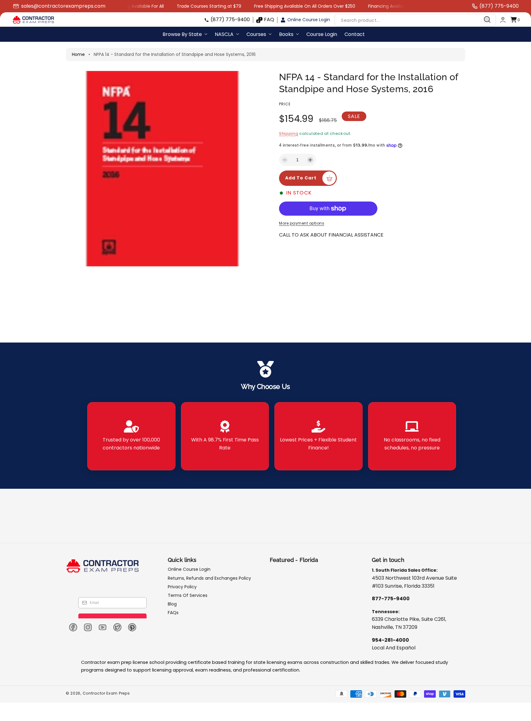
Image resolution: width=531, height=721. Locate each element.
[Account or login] (503, 20)
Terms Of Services (187, 595)
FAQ (269, 19)
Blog (172, 604)
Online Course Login (308, 20)
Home (78, 54)
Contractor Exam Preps (106, 693)
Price (285, 104)
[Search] (487, 19)
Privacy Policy (182, 587)
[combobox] (415, 20)
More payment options (301, 223)
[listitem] (131, 436)
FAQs (173, 612)
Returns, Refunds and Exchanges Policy (209, 578)
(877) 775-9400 (230, 19)
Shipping (288, 133)
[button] (515, 20)
